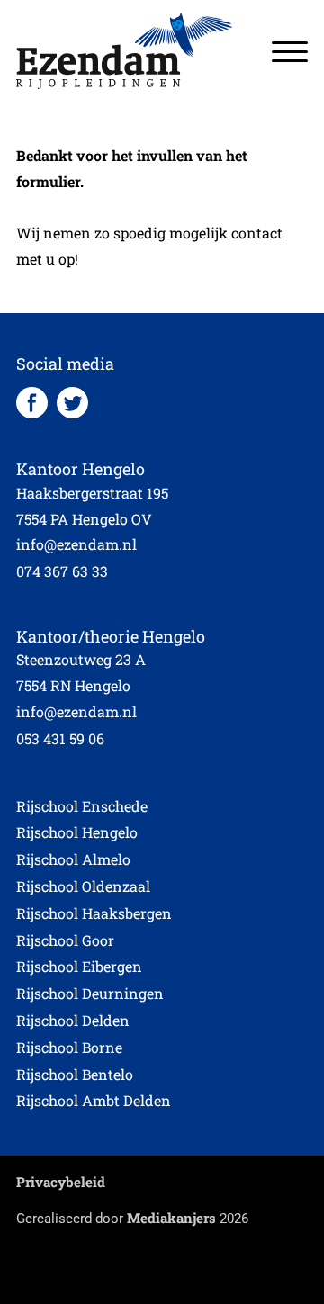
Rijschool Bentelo (74, 1074)
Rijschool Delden (73, 1020)
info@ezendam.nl (76, 544)
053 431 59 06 (60, 738)
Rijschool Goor (65, 940)
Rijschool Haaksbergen (94, 913)
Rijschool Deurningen (90, 993)
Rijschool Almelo (73, 859)
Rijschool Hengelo (77, 832)
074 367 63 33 (62, 571)
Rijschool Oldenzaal (83, 886)
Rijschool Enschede (82, 805)
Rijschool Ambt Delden (93, 1100)
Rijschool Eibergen (79, 966)
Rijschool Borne (69, 1047)
